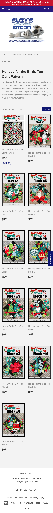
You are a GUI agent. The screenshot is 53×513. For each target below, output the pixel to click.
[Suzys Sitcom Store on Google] (30, 490)
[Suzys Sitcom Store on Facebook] (21, 490)
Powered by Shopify (37, 498)
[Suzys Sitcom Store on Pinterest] (25, 490)
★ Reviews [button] (51, 259)
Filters (47, 109)
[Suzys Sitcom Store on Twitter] (17, 490)
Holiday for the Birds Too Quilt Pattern (24, 54)
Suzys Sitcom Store (20, 498)
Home (4, 54)
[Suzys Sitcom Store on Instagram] (35, 490)
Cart (49, 9)
